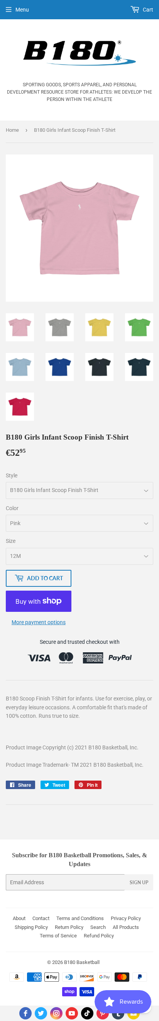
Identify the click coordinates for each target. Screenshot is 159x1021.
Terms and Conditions (80, 918)
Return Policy (69, 927)
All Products (126, 927)
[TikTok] (87, 1013)
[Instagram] (56, 1013)
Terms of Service (58, 936)
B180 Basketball (82, 962)
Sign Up (139, 882)
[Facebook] (25, 1013)
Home (12, 130)
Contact (40, 918)
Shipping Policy (31, 927)
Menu (22, 10)
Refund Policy (99, 936)
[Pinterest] (102, 1013)
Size (10, 541)
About (19, 918)
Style (11, 475)
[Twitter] (41, 1013)
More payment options (39, 622)
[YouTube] (72, 1013)
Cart (147, 10)
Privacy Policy (126, 918)
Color (12, 508)
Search (98, 927)
